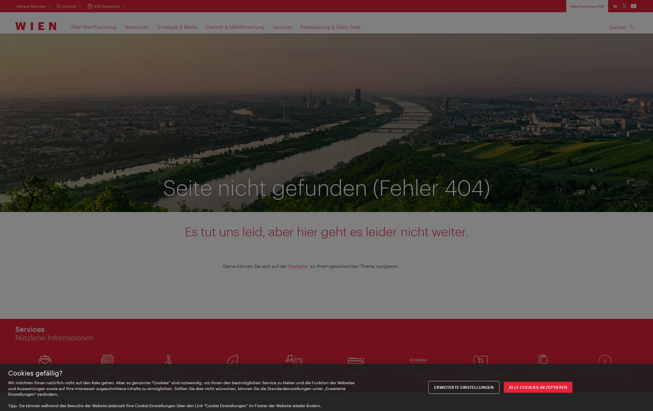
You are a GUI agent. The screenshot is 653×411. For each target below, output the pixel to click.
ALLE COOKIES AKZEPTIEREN (538, 387)
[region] (326, 387)
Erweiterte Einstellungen (464, 387)
